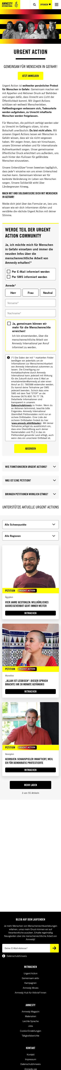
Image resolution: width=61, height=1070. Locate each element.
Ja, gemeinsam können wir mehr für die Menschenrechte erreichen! (31, 327)
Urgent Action (30, 973)
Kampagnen (30, 982)
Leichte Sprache (31, 1021)
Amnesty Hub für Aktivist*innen (30, 992)
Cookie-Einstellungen (30, 1030)
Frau (30, 293)
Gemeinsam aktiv (30, 978)
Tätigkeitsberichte (30, 1035)
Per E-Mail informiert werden (31, 271)
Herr (13, 293)
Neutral (48, 293)
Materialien (30, 1016)
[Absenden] (54, 948)
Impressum (30, 1059)
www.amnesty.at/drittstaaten (26, 423)
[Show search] (34, 4)
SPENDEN (44, 4)
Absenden (30, 448)
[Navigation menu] (56, 4)
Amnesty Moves (30, 987)
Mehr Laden (30, 785)
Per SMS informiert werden (29, 277)
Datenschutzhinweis (21, 405)
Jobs (30, 1025)
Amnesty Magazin (30, 1011)
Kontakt (30, 1054)
